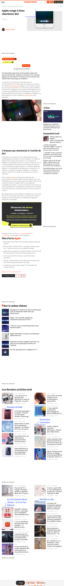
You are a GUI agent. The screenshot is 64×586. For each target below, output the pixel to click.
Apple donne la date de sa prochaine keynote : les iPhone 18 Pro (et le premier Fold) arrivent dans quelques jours (22, 252)
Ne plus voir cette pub (8, 53)
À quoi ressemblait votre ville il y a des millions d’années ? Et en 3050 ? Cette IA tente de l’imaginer (54, 518)
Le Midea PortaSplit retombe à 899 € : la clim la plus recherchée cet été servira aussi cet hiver (52, 147)
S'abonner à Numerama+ (20, 225)
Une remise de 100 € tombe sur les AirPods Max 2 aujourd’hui (54, 398)
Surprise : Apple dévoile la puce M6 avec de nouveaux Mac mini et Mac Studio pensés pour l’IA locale (22, 261)
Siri (12, 82)
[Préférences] (51, 2)
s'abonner (59, 2)
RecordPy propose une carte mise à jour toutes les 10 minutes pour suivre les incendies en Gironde (52, 170)
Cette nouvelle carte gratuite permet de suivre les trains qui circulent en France (54, 441)
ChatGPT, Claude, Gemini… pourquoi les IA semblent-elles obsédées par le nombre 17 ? (21, 511)
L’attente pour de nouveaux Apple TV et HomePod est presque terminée (22, 536)
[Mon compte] (48, 2)
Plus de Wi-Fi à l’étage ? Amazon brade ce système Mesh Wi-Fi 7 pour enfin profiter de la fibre (21, 490)
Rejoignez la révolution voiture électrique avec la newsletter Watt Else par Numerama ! (25, 311)
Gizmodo (27, 95)
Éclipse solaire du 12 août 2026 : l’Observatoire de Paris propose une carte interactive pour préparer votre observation (51, 163)
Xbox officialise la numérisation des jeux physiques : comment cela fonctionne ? (21, 451)
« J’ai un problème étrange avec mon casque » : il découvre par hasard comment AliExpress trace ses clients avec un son (22, 524)
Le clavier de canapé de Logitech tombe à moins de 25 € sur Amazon (54, 506)
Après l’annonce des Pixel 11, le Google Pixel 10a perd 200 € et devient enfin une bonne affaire (54, 454)
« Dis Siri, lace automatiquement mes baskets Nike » (24, 326)
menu (3, 2)
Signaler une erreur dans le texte (11, 272)
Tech (61, 6)
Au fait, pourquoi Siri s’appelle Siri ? (23, 350)
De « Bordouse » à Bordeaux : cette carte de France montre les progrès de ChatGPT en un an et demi (54, 543)
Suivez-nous (26, 65)
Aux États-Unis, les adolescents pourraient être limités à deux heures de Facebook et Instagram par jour (22, 438)
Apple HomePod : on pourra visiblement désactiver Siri (24, 334)
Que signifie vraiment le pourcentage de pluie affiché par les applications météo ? (54, 410)
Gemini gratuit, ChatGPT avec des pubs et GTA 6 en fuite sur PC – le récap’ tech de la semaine (53, 531)
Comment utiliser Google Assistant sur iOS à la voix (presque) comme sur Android (24, 343)
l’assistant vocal (14, 86)
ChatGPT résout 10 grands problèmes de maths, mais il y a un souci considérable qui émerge (52, 155)
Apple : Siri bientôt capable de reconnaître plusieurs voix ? (21, 318)
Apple (13, 177)
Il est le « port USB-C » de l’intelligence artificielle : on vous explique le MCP (54, 490)
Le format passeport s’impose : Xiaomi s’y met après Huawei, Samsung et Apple (22, 413)
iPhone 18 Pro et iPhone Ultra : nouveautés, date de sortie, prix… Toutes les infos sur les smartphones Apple (22, 247)
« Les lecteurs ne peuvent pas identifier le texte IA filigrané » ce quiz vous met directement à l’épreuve (22, 398)
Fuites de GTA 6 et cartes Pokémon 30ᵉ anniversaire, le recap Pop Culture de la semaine (22, 549)
